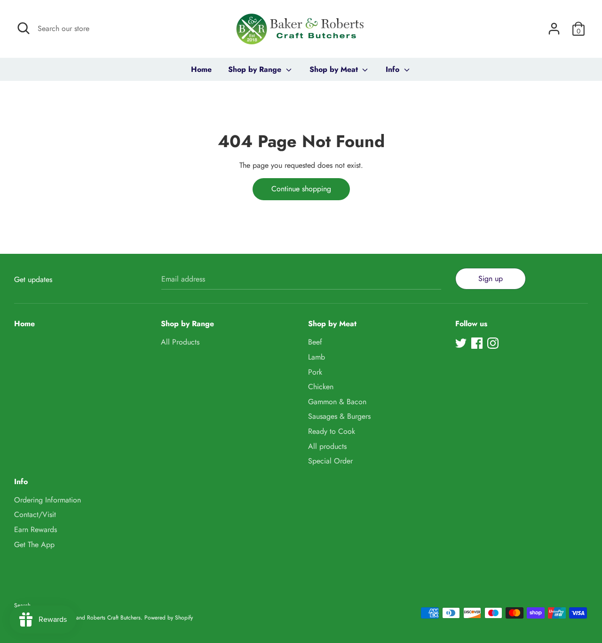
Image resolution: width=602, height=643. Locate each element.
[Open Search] (23, 28)
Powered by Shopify (168, 617)
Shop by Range (256, 69)
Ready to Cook (331, 431)
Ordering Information (47, 499)
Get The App (34, 544)
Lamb (316, 357)
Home (201, 69)
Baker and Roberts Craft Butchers (101, 617)
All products (327, 446)
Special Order (330, 460)
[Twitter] (461, 342)
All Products (180, 342)
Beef (315, 342)
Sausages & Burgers (339, 416)
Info (394, 69)
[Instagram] (493, 342)
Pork (315, 372)
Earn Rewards (35, 529)
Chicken (320, 386)
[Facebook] (477, 342)
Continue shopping (301, 188)
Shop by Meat (334, 69)
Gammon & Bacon (337, 401)
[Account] (554, 25)
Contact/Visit (35, 514)
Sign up (490, 278)
